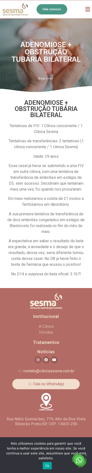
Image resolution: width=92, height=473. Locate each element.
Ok (47, 466)
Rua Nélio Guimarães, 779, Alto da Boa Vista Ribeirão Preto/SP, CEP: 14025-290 (46, 421)
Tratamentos (46, 342)
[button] (88, 9)
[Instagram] (38, 359)
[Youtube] (54, 359)
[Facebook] (46, 359)
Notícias (46, 351)
